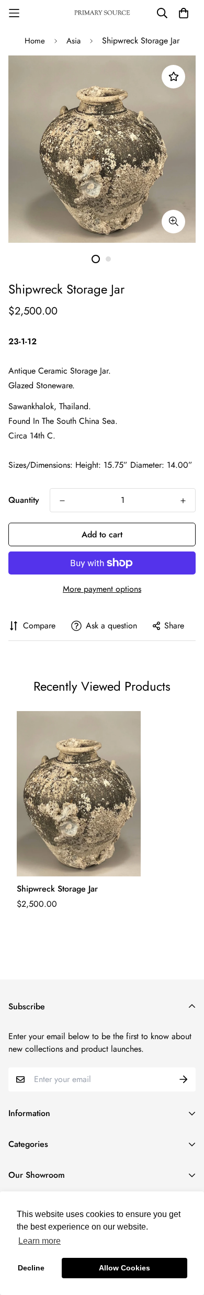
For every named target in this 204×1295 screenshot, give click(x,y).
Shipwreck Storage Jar (57, 889)
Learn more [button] (39, 1240)
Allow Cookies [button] (124, 1268)
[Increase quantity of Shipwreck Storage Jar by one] (183, 501)
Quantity (23, 500)
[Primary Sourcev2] (102, 13)
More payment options (102, 589)
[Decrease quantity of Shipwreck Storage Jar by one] (62, 501)
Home (35, 41)
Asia (73, 41)
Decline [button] (31, 1268)
